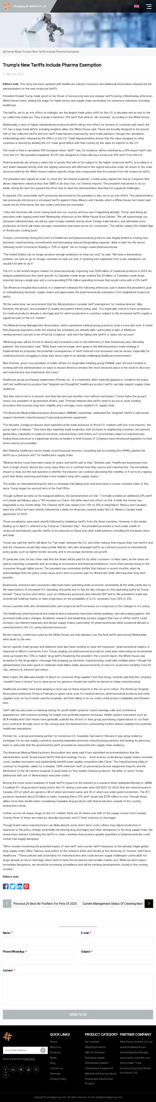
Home (10, 51)
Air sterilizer (92, 1041)
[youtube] (28, 1069)
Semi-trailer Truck (131, 1062)
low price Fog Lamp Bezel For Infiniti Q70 (135, 1070)
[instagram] (36, 1069)
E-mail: (86, 932)
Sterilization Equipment (99, 1068)
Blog (52, 1062)
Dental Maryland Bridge (134, 1052)
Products (55, 1052)
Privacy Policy (58, 1078)
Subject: (87, 951)
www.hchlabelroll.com (133, 1047)
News (53, 1057)
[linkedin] (13, 1069)
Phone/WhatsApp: (15, 951)
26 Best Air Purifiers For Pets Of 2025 (51, 903)
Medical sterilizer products (101, 1073)
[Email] (43, 1050)
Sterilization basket (96, 1062)
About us (55, 1047)
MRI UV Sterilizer (95, 1052)
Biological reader (95, 1057)
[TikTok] (6, 1075)
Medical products (95, 1047)
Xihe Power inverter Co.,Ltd (136, 1041)
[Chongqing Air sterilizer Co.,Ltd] (22, 1036)
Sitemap (55, 1073)
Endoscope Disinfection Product (99, 1081)
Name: (8, 932)
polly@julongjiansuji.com (109, 1097)
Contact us (56, 1068)
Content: (9, 970)
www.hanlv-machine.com (135, 1057)
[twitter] (21, 1069)
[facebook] (6, 1069)
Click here (29, 1058)
